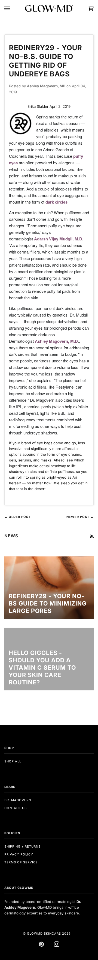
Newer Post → (80, 517)
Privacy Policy (18, 854)
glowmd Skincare (44, 933)
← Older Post (17, 517)
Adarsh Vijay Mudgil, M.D (58, 239)
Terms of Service (21, 862)
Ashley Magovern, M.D (56, 341)
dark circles (56, 202)
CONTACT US (15, 808)
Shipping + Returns (22, 846)
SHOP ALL (12, 761)
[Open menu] (12, 8)
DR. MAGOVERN (17, 800)
